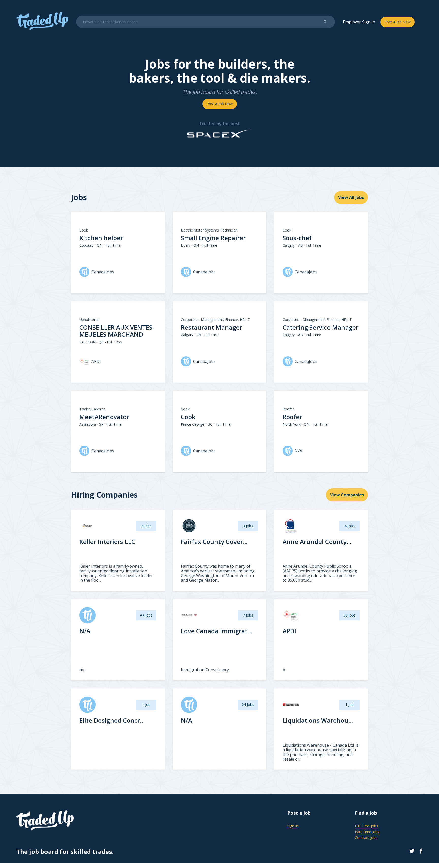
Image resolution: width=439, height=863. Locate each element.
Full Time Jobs (366, 826)
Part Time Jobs (367, 831)
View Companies (347, 495)
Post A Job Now (397, 22)
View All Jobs (351, 197)
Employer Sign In (359, 22)
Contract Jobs (366, 837)
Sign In (292, 826)
